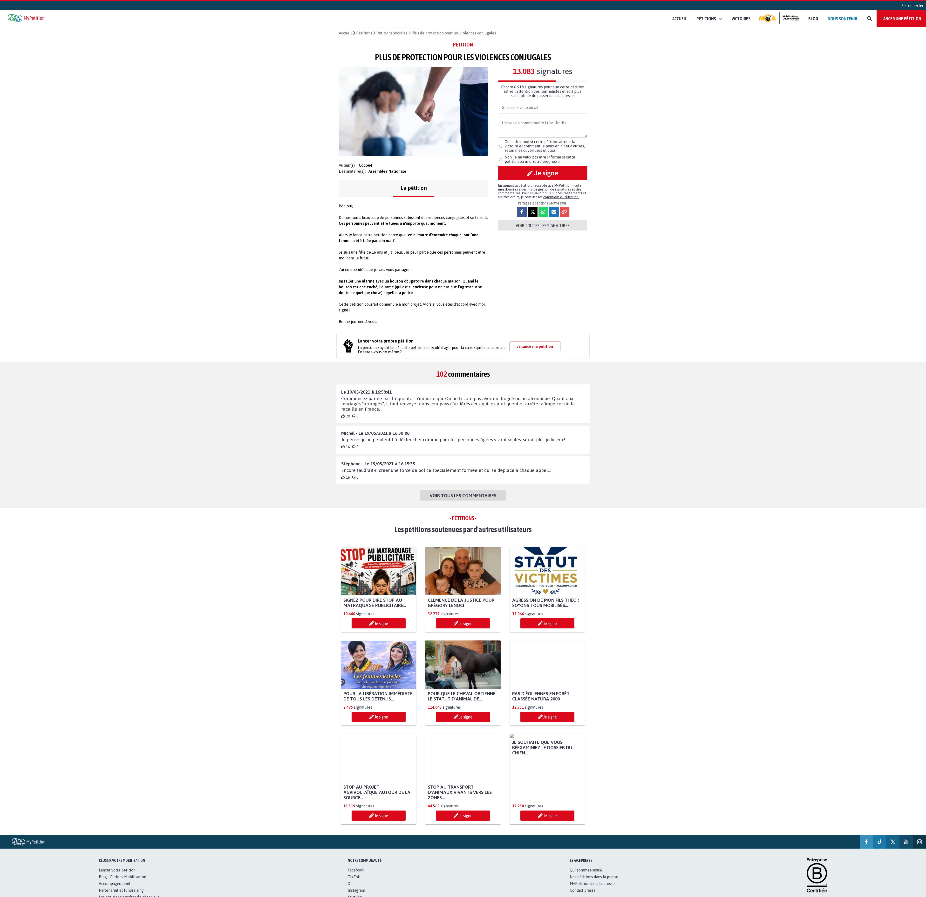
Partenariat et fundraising (121, 890)
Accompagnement (114, 883)
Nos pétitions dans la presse (594, 877)
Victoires (741, 18)
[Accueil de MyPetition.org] (26, 18)
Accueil (679, 18)
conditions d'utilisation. (561, 197)
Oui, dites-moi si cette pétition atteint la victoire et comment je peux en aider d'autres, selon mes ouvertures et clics (545, 145)
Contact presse (583, 890)
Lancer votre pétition (117, 870)
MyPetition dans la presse (592, 883)
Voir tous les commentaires (463, 495)
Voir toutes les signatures (543, 225)
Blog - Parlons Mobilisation (122, 877)
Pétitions (364, 33)
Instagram (356, 890)
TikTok (354, 877)
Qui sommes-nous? (586, 870)
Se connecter (912, 5)
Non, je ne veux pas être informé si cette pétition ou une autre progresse (540, 159)
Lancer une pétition (901, 18)
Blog (813, 18)
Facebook (356, 870)
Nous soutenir (842, 18)
